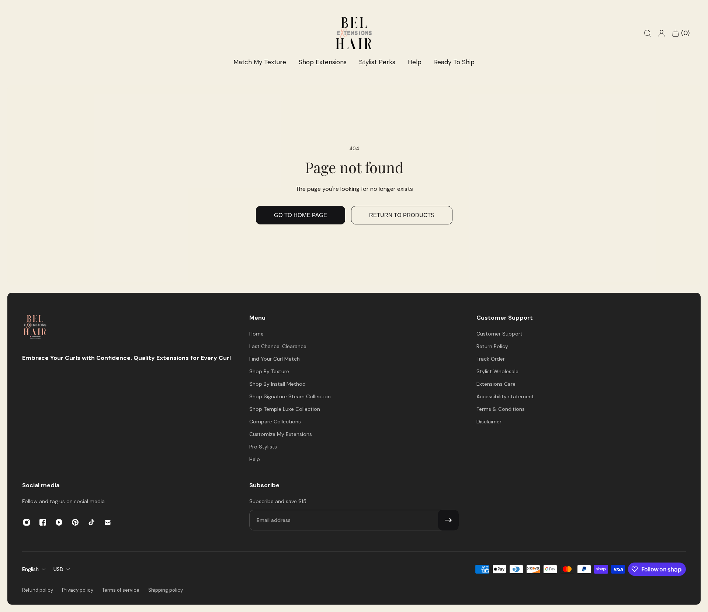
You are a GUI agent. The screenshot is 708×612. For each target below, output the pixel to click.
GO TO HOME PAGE (300, 215)
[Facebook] (43, 522)
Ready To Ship (454, 62)
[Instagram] (26, 522)
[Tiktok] (91, 522)
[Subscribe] (448, 520)
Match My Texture (259, 62)
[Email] (108, 522)
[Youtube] (59, 522)
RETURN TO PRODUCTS (401, 215)
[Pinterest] (75, 522)
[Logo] (35, 327)
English (30, 569)
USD (58, 569)
